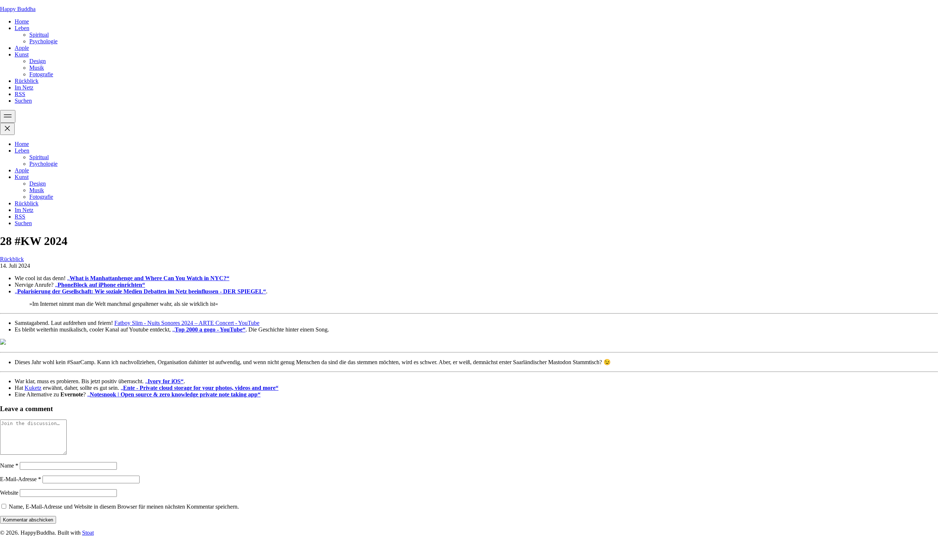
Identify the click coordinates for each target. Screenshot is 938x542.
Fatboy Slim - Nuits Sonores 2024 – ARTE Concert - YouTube (186, 323)
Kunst (22, 54)
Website (9, 493)
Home (22, 21)
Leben (22, 28)
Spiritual (39, 35)
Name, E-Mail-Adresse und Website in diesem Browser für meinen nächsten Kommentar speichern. (124, 506)
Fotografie (41, 74)
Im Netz (24, 87)
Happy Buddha (18, 9)
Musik (36, 68)
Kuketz (33, 388)
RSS (20, 94)
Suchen (23, 101)
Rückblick (26, 81)
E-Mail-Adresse (20, 479)
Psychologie (43, 41)
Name (9, 465)
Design (37, 61)
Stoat (88, 533)
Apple (22, 48)
